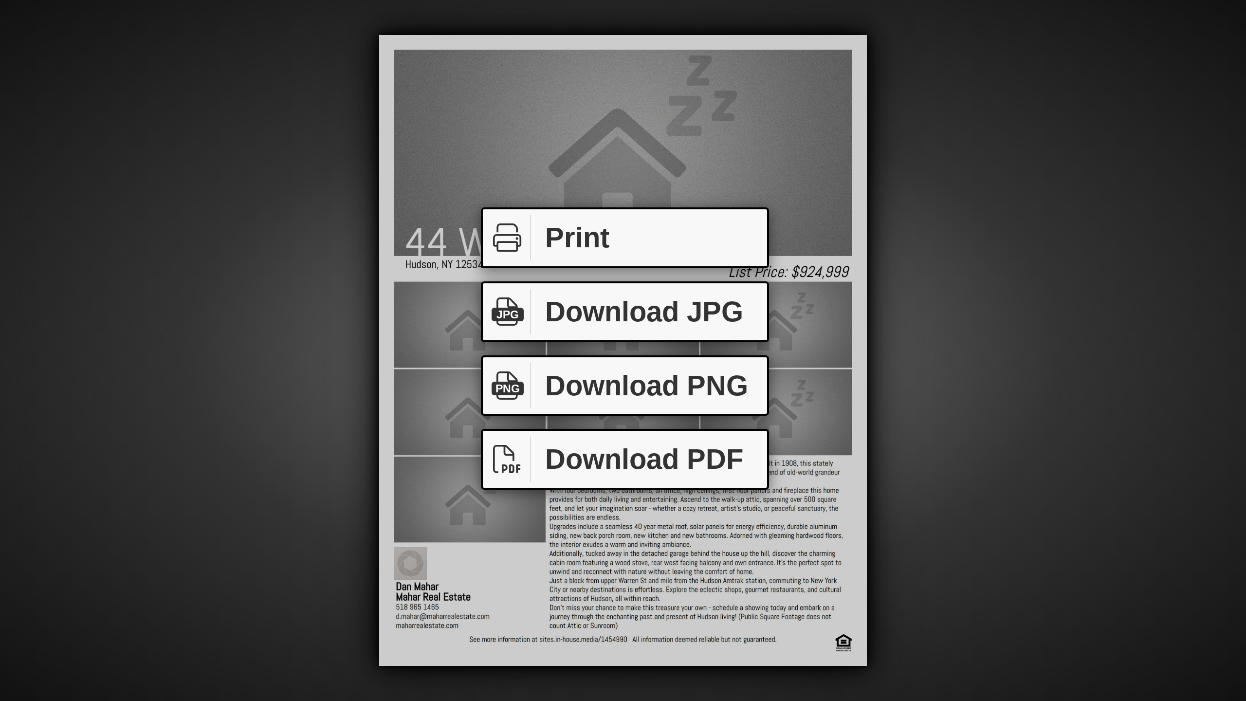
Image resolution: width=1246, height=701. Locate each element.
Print (577, 237)
